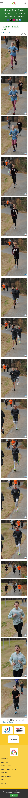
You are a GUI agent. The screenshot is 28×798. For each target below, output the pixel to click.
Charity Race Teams (8, 769)
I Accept (13, 795)
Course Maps (6, 776)
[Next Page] (25, 33)
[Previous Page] (21, 33)
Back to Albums (8, 33)
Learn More (17, 792)
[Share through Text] (20, 20)
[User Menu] (25, 3)
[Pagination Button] (25, 720)
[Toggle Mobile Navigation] (1, 3)
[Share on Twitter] (11, 20)
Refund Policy (6, 766)
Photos (3, 783)
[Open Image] (14, 55)
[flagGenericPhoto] (22, 72)
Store (3, 780)
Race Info (4, 759)
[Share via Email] (17, 20)
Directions (21, 16)
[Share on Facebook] (8, 20)
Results (4, 773)
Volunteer (5, 762)
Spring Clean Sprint (14, 10)
